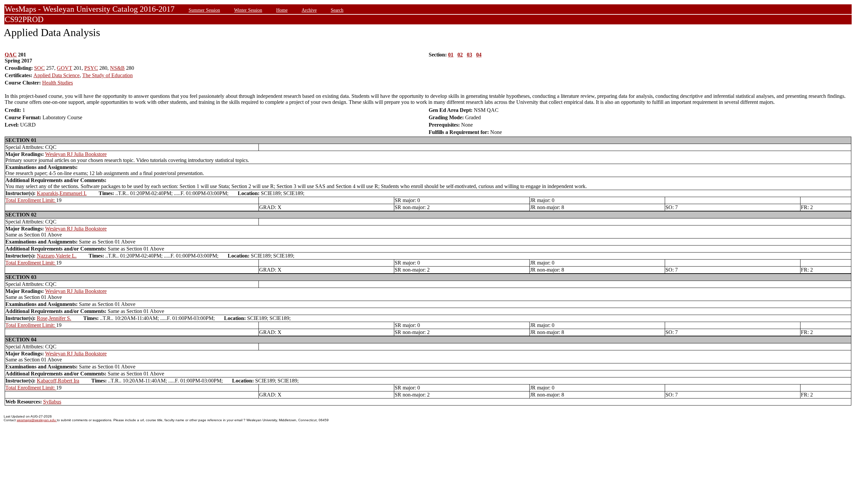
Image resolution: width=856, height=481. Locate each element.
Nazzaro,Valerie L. (57, 256)
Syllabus (52, 402)
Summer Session (204, 10)
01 (450, 54)
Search (337, 10)
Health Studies (57, 83)
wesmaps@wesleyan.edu (37, 420)
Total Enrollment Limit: (30, 200)
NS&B (117, 68)
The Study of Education (107, 75)
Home (282, 10)
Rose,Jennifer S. (54, 318)
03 (469, 54)
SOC (39, 68)
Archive (309, 10)
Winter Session (248, 10)
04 (478, 54)
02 (460, 54)
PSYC (91, 68)
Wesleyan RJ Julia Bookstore (76, 154)
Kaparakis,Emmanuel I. (62, 193)
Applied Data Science (56, 75)
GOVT (64, 68)
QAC (11, 54)
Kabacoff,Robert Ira (58, 380)
